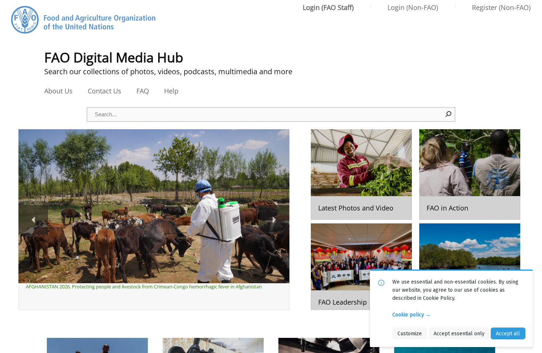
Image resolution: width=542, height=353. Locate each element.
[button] (448, 114)
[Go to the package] (361, 174)
